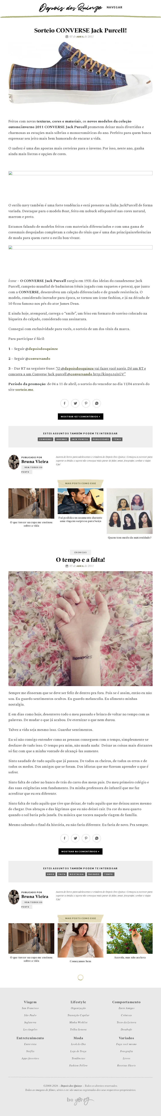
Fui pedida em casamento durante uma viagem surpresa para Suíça (80, 519)
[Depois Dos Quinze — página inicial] (73, 7)
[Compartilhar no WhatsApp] (97, 406)
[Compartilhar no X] (75, 406)
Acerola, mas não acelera (129, 957)
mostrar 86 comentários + (80, 851)
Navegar (114, 7)
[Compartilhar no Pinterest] (86, 406)
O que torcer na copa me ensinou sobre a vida (31, 524)
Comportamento (80, 976)
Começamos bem (80, 961)
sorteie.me (24, 389)
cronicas (80, 552)
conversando (39, 358)
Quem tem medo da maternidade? (129, 537)
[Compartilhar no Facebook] (65, 406)
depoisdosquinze (43, 349)
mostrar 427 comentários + (80, 416)
